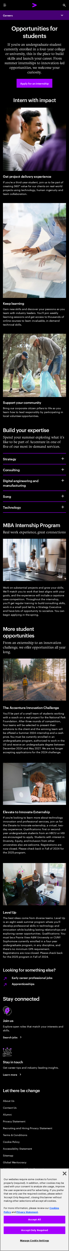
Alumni (7, 1114)
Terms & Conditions (15, 1135)
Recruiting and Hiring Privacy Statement (27, 1128)
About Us (8, 1101)
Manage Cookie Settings (34, 1240)
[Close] (65, 1173)
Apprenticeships (23, 984)
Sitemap (8, 1155)
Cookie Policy (11, 1142)
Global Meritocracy (14, 1162)
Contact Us (10, 1107)
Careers (8, 15)
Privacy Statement (14, 1121)
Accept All (34, 1219)
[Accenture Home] (34, 5)
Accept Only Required (34, 1230)
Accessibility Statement (17, 1148)
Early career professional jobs (32, 978)
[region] (34, 1209)
